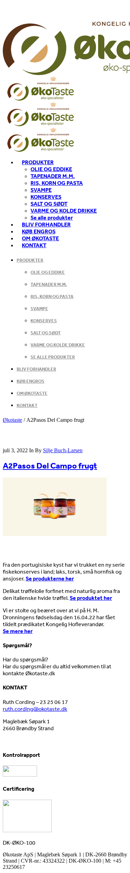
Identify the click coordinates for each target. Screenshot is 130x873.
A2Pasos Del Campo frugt (50, 466)
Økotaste (12, 420)
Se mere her (18, 631)
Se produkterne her (50, 578)
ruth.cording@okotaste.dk (35, 708)
